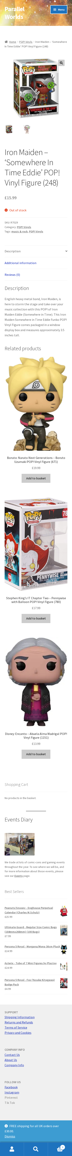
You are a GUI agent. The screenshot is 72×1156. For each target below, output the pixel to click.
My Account (12, 1149)
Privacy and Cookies (18, 1033)
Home (12, 42)
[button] (61, 63)
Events (18, 876)
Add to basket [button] (36, 478)
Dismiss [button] (10, 1136)
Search (36, 1149)
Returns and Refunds (19, 1022)
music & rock (19, 231)
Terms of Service (16, 1027)
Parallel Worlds (14, 13)
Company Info (14, 1065)
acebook (12, 1087)
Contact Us (12, 1055)
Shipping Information (20, 1017)
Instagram (12, 1092)
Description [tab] (13, 251)
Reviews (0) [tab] (12, 275)
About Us (11, 1060)
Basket (55, 1146)
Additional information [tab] (20, 263)
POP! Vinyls (25, 42)
